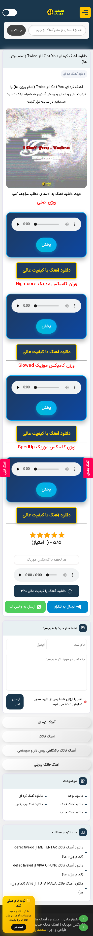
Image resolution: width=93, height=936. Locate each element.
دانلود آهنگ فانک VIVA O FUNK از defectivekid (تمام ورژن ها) (48, 870)
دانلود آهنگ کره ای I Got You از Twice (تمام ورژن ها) (48, 59)
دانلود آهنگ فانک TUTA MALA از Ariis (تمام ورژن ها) (46, 888)
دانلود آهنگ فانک (72, 804)
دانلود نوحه (75, 796)
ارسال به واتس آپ (22, 606)
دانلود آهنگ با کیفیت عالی (46, 270)
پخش (46, 245)
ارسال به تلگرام (64, 606)
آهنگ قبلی (4, 468)
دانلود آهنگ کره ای (31, 796)
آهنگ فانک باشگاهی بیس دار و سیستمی (46, 750)
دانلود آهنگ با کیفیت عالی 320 (43, 591)
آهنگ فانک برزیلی (46, 764)
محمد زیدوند (36, 930)
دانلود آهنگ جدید (71, 812)
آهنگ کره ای (46, 722)
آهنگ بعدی (88, 468)
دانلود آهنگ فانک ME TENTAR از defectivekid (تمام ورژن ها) (48, 852)
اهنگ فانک (47, 736)
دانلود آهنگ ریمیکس (29, 804)
